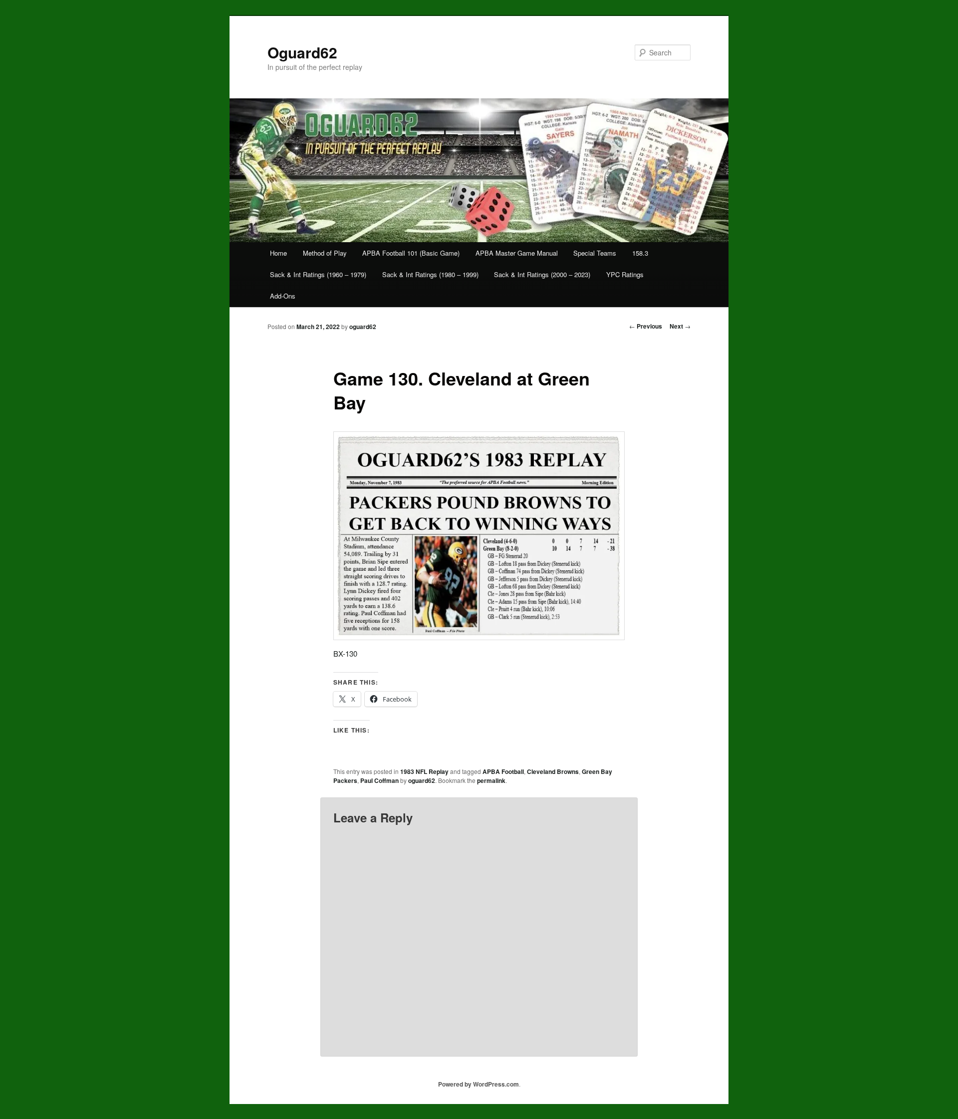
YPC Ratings (625, 274)
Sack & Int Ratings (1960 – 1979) (318, 274)
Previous (645, 326)
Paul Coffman (379, 780)
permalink (491, 780)
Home (278, 253)
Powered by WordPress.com (478, 1084)
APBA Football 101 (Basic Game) (411, 253)
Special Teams (594, 253)
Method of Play (325, 253)
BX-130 (345, 653)
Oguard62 (302, 52)
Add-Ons (282, 296)
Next (680, 326)
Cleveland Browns (553, 771)
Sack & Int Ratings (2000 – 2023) (542, 274)
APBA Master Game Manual (517, 253)
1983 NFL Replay (424, 771)
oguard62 (362, 326)
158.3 (640, 253)
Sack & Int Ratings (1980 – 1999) (430, 274)
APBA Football (503, 771)
